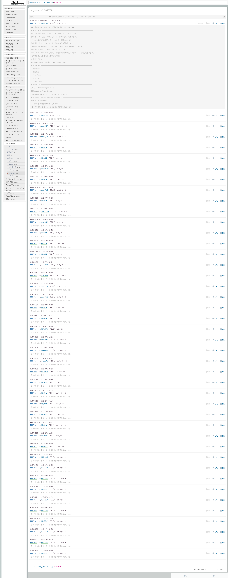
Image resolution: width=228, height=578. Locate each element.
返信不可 (201, 23)
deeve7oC (44, 190)
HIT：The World (12, 98)
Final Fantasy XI (13, 75)
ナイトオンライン (13, 179)
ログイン (9, 20)
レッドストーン (13, 134)
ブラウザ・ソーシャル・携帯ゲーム (15, 62)
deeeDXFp (44, 126)
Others (10, 199)
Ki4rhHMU (44, 23)
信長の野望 (11, 182)
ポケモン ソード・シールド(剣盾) (15, 113)
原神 (8, 137)
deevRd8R (44, 265)
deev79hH (44, 275)
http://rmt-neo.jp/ (37, 62)
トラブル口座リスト (13, 23)
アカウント (12, 149)
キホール (50, 2)
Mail (223, 23)
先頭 (185, 575)
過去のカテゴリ (14, 158)
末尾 (213, 575)
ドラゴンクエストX (14, 81)
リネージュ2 (12, 107)
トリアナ (13, 176)
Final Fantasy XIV (14, 78)
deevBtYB (44, 297)
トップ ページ (10, 11)
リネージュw (11, 66)
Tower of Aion (12, 185)
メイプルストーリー (14, 131)
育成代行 (11, 152)
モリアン (13, 170)
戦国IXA (10, 117)
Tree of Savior (12, 196)
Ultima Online (12, 72)
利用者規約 (9, 32)
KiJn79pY (44, 468)
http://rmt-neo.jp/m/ (58, 62)
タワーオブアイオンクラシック (15, 189)
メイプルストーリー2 (14, 140)
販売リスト (9, 47)
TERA (10, 193)
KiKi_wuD (44, 457)
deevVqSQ (45, 211)
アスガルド (11, 125)
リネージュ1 (12, 101)
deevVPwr (44, 286)
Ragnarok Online (13, 84)
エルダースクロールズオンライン (15, 121)
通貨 (10, 155)
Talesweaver (12, 128)
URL (216, 23)
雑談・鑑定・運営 (13, 58)
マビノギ (42, 2)
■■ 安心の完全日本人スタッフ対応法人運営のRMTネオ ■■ (72, 17)
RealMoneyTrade (8, 1)
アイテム (11, 146)
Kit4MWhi (44, 329)
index (31, 2)
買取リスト (9, 50)
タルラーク (14, 167)
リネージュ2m (11, 104)
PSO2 (10, 87)
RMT (198, 570)
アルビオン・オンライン (15, 90)
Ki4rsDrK (44, 147)
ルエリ (13, 164)
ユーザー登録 (10, 18)
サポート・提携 (11, 30)
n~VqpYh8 (44, 361)
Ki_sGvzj (44, 382)
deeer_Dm (44, 137)
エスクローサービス (13, 41)
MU (9, 110)
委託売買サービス (12, 44)
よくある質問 (10, 27)
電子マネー (11, 69)
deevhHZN (44, 169)
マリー (13, 161)
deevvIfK (44, 233)
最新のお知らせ (11, 14)
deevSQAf (44, 222)
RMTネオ (33, 23)
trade (36, 2)
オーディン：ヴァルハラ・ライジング (15, 93)
